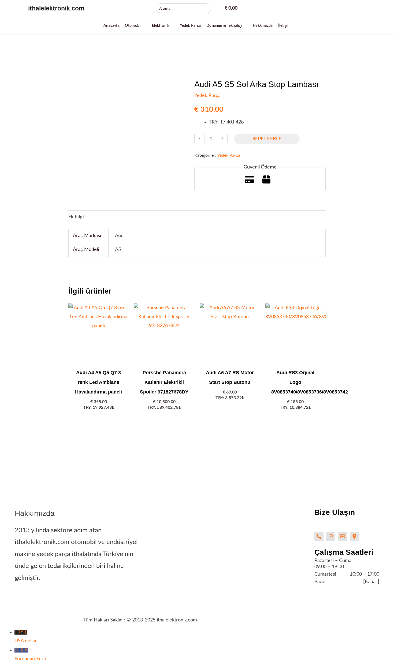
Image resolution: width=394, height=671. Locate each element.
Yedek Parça (207, 95)
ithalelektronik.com (56, 8)
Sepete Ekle (266, 139)
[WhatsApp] (330, 536)
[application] (143, 26)
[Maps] (354, 536)
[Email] (342, 536)
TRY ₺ (25, 636)
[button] (135, 26)
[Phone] (319, 536)
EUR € (30, 654)
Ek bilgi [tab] (76, 217)
